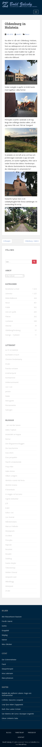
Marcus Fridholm (11, 526)
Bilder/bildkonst (11, 298)
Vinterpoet (9, 586)
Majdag (4, 635)
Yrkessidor (32, 733)
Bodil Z (18, 34)
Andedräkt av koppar (13, 434)
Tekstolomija (10, 568)
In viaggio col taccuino (13, 494)
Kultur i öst (9, 512)
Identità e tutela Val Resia (14, 480)
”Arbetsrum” (19, 733)
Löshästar (9, 321)
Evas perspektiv (11, 457)
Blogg (8, 733)
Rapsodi (8, 545)
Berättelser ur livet (12, 289)
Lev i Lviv (8, 387)
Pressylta (8, 540)
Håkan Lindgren (11, 476)
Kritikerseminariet (12, 382)
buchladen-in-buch (12, 355)
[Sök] (34, 262)
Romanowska (10, 405)
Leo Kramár (9, 517)
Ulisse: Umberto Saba (10, 718)
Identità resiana (11, 485)
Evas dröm (9, 453)
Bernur (7, 439)
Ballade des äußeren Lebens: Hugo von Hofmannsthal (16, 694)
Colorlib (33, 742)
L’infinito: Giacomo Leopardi (12, 700)
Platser (8, 316)
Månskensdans (11, 522)
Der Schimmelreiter (9, 659)
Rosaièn (8, 554)
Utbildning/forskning (12, 330)
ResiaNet (8, 549)
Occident (8, 535)
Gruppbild (5, 630)
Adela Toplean (10, 430)
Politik (7, 307)
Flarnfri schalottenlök (13, 462)
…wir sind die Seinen (13, 425)
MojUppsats (10, 531)
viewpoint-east (10, 577)
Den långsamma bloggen (14, 443)
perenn (8, 391)
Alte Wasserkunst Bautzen (12, 617)
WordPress (22, 744)
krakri (7, 508)
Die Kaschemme (11, 448)
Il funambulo (10, 489)
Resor (27, 34)
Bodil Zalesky (7, 742)
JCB (6, 503)
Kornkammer (10, 378)
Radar (7, 396)
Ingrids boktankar (11, 499)
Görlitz (4, 626)
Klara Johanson (7, 678)
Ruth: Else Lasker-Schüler (11, 709)
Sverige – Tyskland (12, 335)
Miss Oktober (7, 644)
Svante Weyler (10, 563)
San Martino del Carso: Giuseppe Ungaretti (18, 714)
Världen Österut (11, 572)
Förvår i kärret (7, 621)
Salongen (8, 410)
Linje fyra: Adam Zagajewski (12, 704)
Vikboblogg (9, 581)
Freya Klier (9, 466)
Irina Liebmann (7, 673)
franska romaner (11, 368)
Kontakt (21, 737)
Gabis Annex (10, 471)
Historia (8, 326)
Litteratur (8, 293)
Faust (4, 664)
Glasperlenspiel (7, 669)
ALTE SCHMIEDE (11, 350)
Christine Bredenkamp (13, 359)
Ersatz (7, 364)
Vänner (4, 640)
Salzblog (8, 558)
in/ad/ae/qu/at (10, 373)
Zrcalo (7, 591)
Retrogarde (9, 401)
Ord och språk (10, 312)
